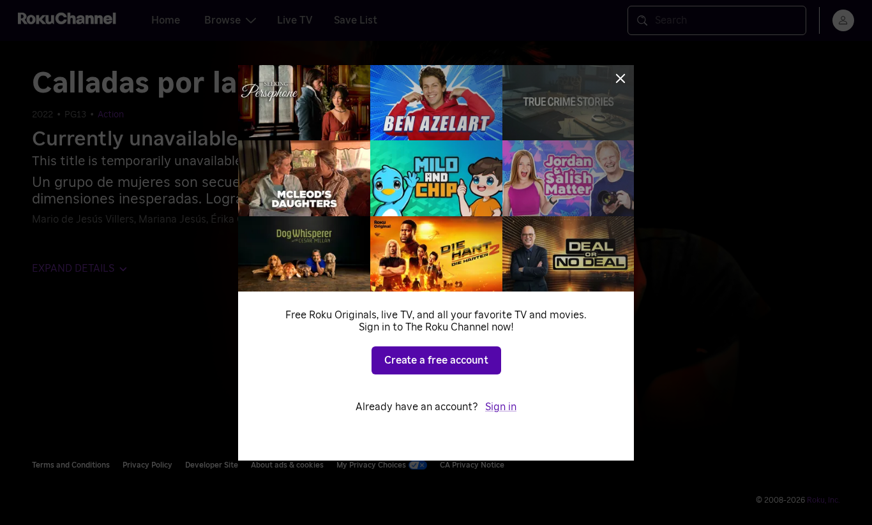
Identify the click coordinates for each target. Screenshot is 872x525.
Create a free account (436, 360)
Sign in (500, 407)
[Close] (620, 78)
